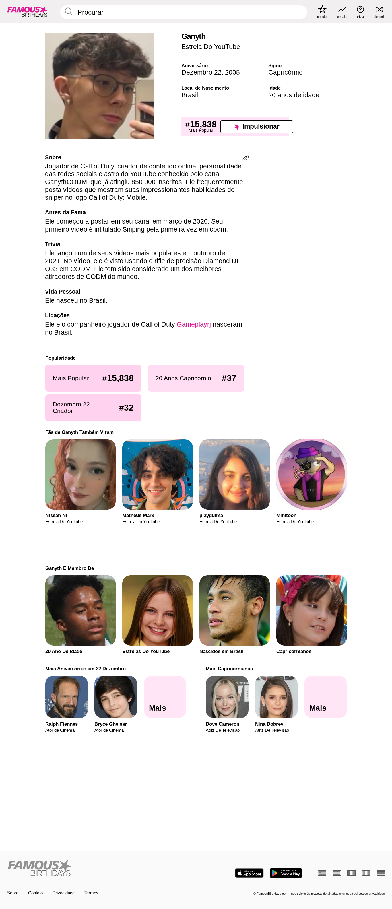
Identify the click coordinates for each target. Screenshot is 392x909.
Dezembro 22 (201, 72)
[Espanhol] (337, 873)
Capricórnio (285, 72)
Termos (91, 893)
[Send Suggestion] (246, 159)
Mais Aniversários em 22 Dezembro (85, 668)
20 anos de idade (293, 95)
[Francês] (351, 873)
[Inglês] (322, 873)
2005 (232, 72)
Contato (35, 893)
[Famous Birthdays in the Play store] (286, 873)
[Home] (100, 868)
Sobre (12, 893)
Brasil (189, 95)
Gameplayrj (194, 324)
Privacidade (64, 893)
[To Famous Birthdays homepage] (27, 11)
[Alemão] (381, 873)
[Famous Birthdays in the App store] (249, 873)
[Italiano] (366, 873)
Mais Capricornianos (229, 668)
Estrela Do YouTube (210, 46)
